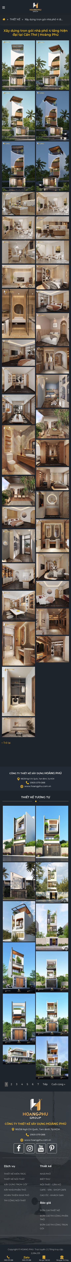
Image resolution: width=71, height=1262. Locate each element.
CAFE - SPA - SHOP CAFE (53, 1189)
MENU (3, 7)
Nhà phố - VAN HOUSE (46, 946)
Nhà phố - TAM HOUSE (13, 937)
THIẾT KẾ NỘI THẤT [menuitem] (14, 1179)
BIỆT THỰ (45, 1179)
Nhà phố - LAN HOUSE (13, 896)
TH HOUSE (9, 857)
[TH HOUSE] (19, 833)
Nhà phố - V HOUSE (12, 989)
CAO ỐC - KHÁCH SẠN (52, 1195)
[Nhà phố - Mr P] (52, 971)
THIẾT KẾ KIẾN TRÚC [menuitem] (15, 1173)
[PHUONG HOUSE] (52, 833)
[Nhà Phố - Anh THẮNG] (19, 1054)
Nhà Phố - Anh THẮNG (13, 1060)
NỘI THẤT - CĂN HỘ (50, 1184)
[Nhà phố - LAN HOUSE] (19, 881)
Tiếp (45, 1084)
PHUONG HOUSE (44, 857)
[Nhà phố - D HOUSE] (19, 1019)
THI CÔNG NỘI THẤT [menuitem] (15, 1200)
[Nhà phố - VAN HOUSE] (52, 926)
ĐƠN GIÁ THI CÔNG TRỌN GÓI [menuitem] (54, 1226)
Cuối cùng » (58, 1084)
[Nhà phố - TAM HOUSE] (19, 921)
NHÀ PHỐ (45, 1173)
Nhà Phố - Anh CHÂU (45, 1075)
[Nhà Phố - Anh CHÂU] (52, 1057)
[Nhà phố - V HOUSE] (19, 967)
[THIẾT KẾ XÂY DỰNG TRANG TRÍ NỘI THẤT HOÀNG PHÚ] (35, 7)
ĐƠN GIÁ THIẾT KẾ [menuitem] (50, 1210)
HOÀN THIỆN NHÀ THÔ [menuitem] (16, 1195)
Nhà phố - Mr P (43, 987)
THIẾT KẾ (15, 19)
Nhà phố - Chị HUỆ (44, 1031)
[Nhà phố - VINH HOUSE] (52, 882)
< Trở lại (6, 742)
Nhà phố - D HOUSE (12, 1040)
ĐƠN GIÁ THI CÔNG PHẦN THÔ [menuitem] (54, 1217)
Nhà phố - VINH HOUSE (46, 898)
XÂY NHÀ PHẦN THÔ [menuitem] (15, 1189)
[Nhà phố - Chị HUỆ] (52, 1013)
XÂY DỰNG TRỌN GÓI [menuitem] (15, 1184)
